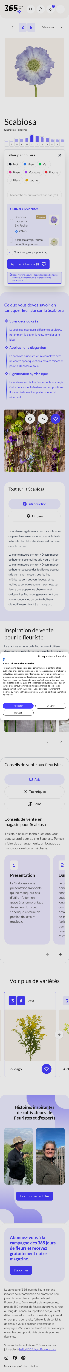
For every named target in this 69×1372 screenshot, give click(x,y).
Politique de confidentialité (52, 656)
